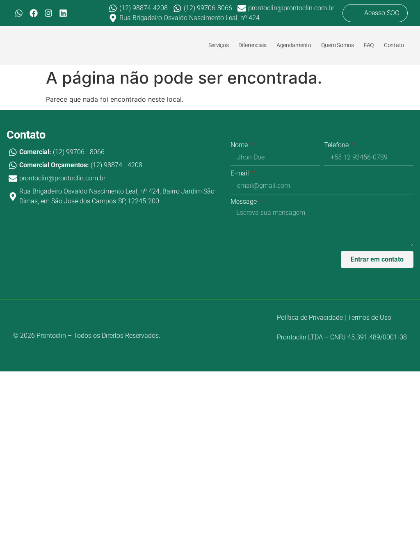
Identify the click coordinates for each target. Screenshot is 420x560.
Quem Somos (337, 45)
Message (244, 201)
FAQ (369, 45)
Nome (240, 145)
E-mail (241, 173)
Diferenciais (252, 45)
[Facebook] (33, 13)
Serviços (218, 45)
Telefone (337, 145)
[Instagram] (48, 13)
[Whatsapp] (18, 13)
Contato (394, 45)
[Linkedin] (63, 13)
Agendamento (293, 45)
